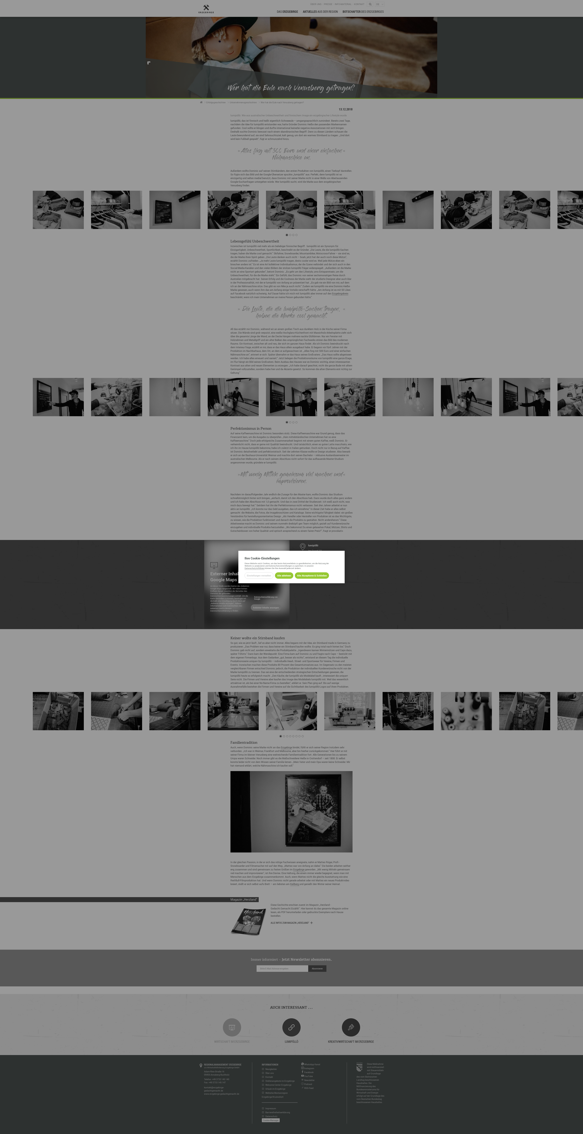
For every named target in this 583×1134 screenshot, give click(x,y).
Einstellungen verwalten (259, 575)
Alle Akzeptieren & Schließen (312, 575)
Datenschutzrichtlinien (254, 568)
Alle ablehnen (284, 575)
